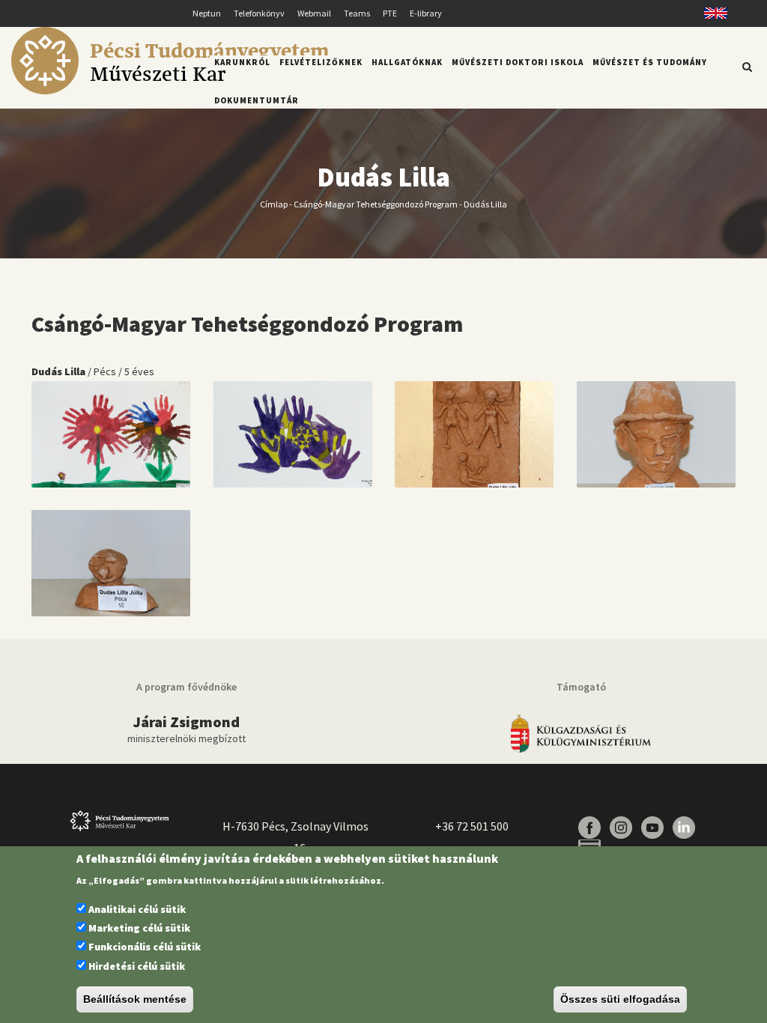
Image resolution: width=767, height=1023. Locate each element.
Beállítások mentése (135, 999)
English (710, 13)
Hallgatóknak (407, 62)
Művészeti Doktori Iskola (517, 62)
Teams (357, 13)
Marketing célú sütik (139, 928)
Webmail (314, 13)
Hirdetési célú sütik (136, 966)
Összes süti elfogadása (620, 999)
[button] (110, 433)
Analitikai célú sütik (137, 909)
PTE (390, 13)
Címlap (274, 204)
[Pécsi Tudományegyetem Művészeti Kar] (169, 90)
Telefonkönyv (259, 13)
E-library (426, 13)
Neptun (206, 13)
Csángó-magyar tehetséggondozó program (376, 204)
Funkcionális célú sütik (144, 946)
